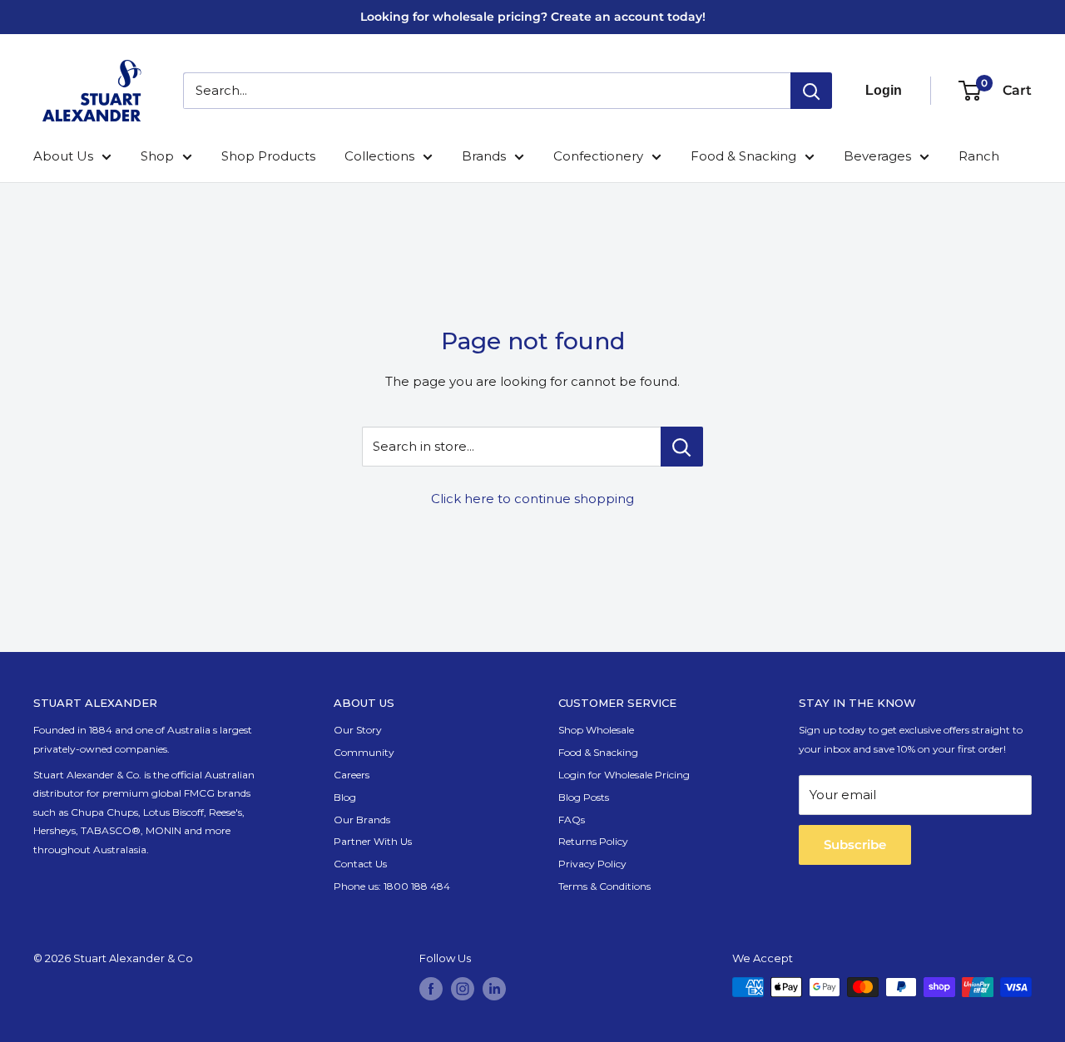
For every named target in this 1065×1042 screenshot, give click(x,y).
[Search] (811, 90)
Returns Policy (593, 841)
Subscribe (855, 844)
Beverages (877, 156)
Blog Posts (583, 797)
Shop (157, 156)
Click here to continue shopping (532, 498)
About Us (63, 156)
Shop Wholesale (596, 729)
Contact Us (360, 863)
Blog (345, 797)
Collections (379, 156)
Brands (484, 156)
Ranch (978, 156)
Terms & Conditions (604, 886)
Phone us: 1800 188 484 (392, 886)
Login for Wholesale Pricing (624, 774)
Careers (351, 774)
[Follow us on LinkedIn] (494, 988)
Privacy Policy (592, 863)
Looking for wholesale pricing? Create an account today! (533, 16)
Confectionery (598, 156)
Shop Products (268, 156)
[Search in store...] (682, 447)
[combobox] (486, 90)
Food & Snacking (743, 156)
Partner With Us (373, 841)
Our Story (358, 729)
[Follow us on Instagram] (462, 988)
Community (364, 752)
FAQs (571, 819)
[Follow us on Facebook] (431, 988)
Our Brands (362, 819)
